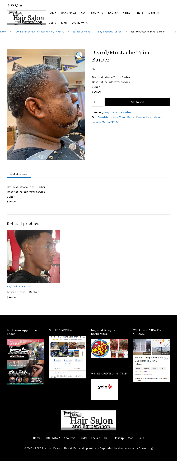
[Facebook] (8, 5)
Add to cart (137, 102)
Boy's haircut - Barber (110, 31)
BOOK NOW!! (52, 438)
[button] (79, 55)
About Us (69, 438)
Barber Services (81, 31)
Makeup (119, 438)
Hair (106, 438)
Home (3, 31)
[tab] (17, 174)
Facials (95, 438)
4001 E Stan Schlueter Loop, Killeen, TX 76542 (39, 31)
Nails (140, 438)
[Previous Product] (171, 32)
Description (18, 174)
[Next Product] (175, 32)
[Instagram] (16, 5)
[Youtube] (12, 5)
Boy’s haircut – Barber (23, 292)
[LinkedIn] (20, 5)
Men (130, 438)
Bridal (83, 438)
